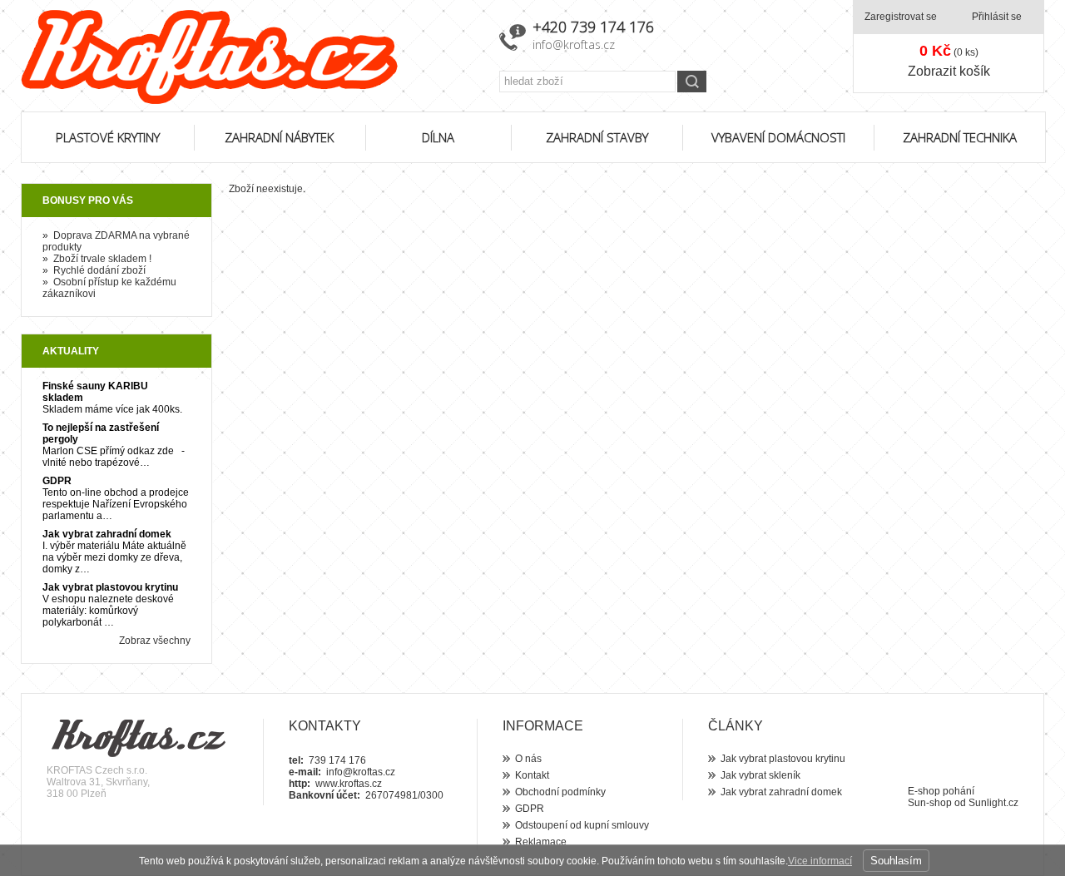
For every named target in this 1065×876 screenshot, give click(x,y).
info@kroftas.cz (573, 44)
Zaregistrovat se (900, 16)
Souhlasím (896, 860)
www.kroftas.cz (348, 783)
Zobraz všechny (155, 640)
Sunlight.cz (993, 803)
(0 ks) (948, 50)
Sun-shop (930, 803)
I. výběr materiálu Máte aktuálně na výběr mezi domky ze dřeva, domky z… (114, 557)
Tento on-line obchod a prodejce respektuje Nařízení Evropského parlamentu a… (115, 504)
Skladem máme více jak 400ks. (112, 409)
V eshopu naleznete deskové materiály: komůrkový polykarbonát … (108, 610)
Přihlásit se (997, 16)
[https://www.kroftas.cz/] (249, 57)
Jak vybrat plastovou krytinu (110, 587)
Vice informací (820, 861)
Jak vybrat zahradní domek (106, 534)
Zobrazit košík (949, 71)
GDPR (57, 481)
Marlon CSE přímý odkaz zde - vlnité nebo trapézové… (113, 456)
